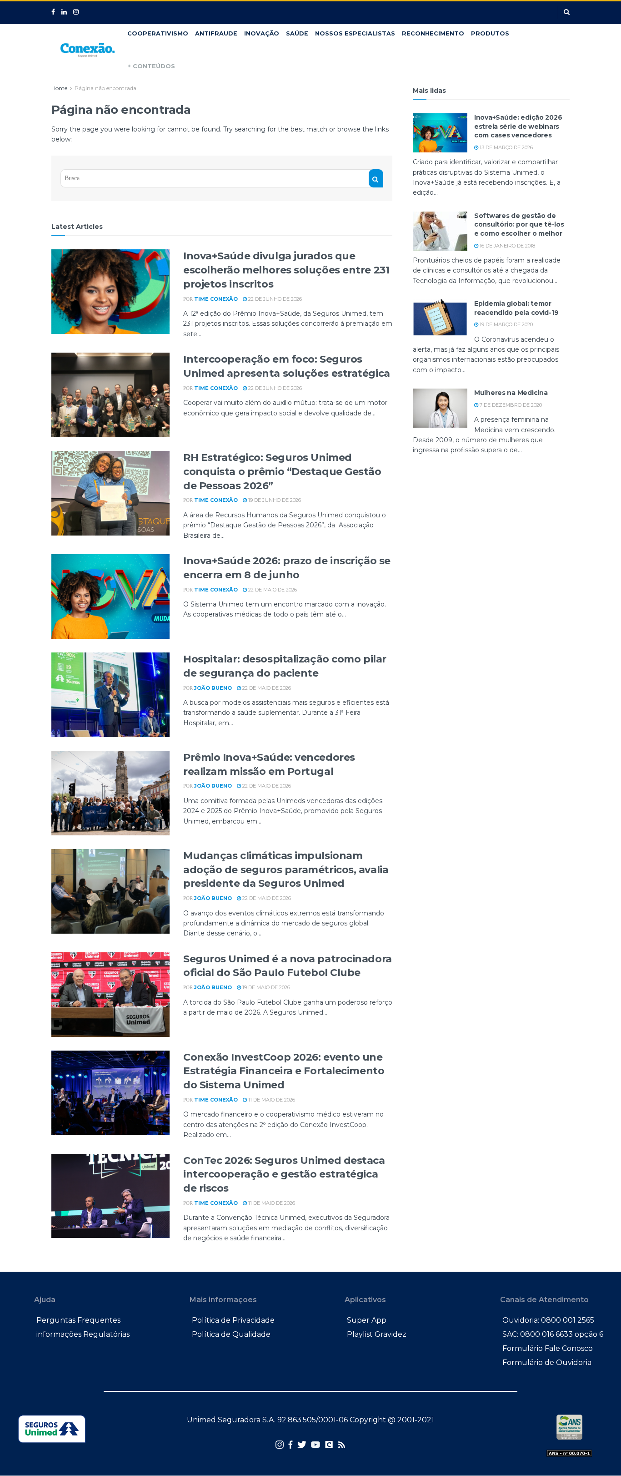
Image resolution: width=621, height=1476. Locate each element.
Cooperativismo (157, 33)
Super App (366, 1320)
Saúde (297, 33)
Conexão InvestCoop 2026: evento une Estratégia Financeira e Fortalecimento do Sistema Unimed (283, 1071)
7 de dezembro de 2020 (510, 405)
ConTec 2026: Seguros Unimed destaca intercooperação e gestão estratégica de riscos (284, 1174)
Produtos (490, 33)
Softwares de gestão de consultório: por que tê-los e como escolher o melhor (519, 225)
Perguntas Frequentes (78, 1320)
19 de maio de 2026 (265, 987)
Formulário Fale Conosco (547, 1348)
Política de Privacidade (233, 1320)
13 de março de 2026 (505, 147)
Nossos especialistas (355, 33)
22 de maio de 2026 (272, 589)
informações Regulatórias (83, 1334)
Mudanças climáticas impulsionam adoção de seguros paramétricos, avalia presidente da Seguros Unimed (285, 869)
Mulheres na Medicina (510, 393)
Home (59, 88)
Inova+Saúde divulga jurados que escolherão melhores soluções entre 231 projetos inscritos (286, 270)
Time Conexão (216, 299)
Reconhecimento (433, 33)
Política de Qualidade (231, 1334)
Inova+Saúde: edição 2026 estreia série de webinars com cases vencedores (518, 126)
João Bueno (213, 688)
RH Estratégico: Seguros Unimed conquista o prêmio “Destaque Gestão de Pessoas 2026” (282, 471)
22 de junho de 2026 (274, 299)
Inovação (261, 33)
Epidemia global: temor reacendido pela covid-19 (516, 308)
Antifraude (216, 33)
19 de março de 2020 (505, 324)
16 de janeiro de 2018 (506, 246)
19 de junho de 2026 (274, 500)
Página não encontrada (105, 88)
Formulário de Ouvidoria (546, 1362)
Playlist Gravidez (376, 1334)
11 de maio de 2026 (271, 1100)
